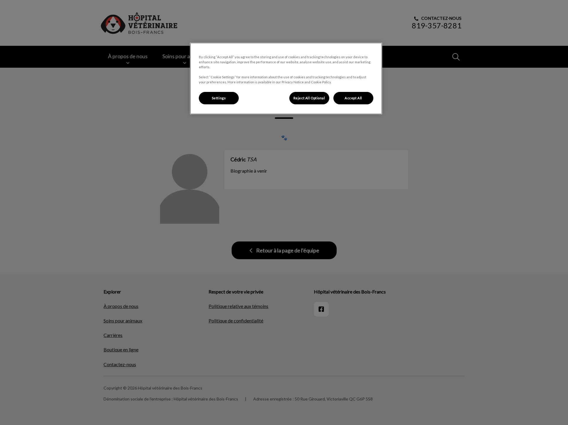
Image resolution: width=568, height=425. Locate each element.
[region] (286, 78)
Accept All (353, 98)
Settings (219, 98)
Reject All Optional (309, 98)
